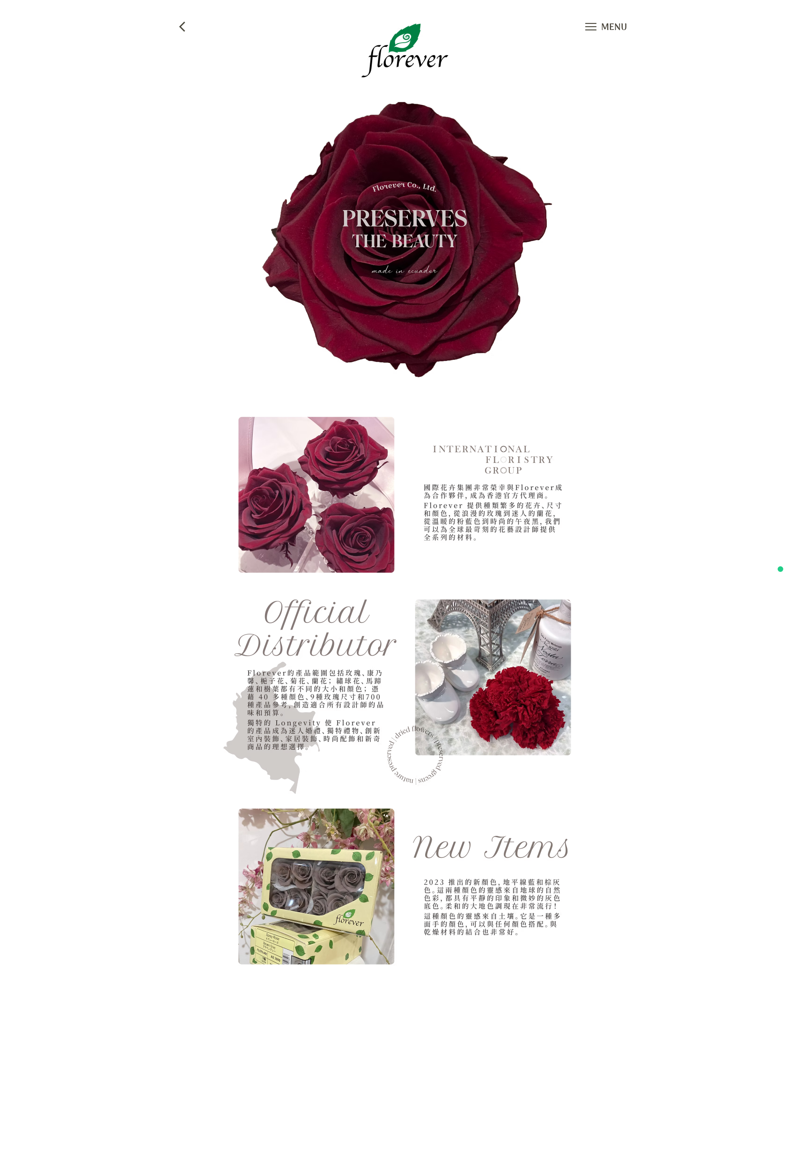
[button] (591, 26)
